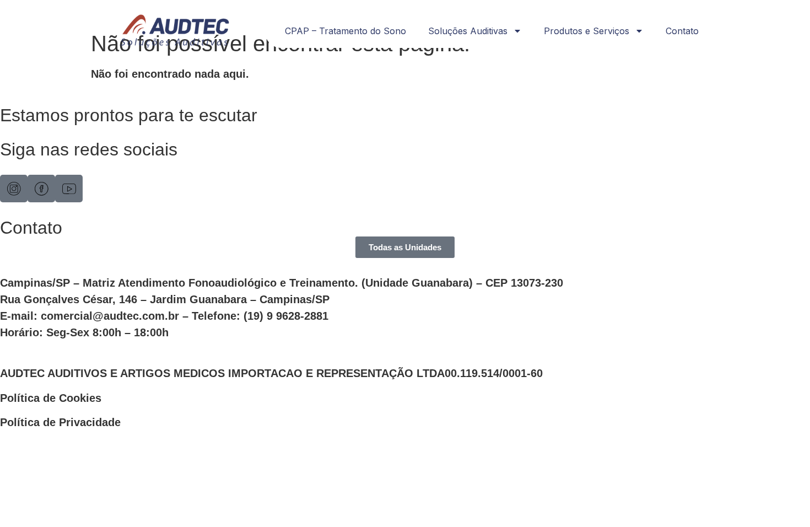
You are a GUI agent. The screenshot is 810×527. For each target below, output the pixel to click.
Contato (682, 30)
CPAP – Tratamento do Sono (345, 30)
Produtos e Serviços (586, 30)
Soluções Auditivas (467, 30)
